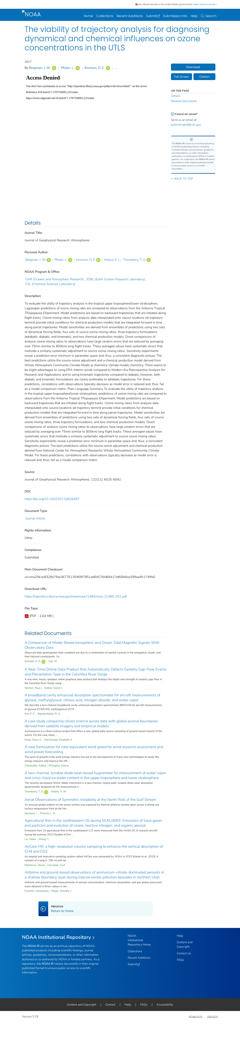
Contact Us (184, 953)
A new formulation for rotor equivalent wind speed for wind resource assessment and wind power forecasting (94, 749)
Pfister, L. (67, 68)
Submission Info (175, 16)
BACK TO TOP (183, 179)
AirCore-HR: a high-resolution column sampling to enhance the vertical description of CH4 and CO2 (94, 849)
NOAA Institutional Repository (56, 937)
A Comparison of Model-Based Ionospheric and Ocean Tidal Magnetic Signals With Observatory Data (92, 645)
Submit (151, 16)
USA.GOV (212, 1016)
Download (193, 67)
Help (194, 16)
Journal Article (35, 518)
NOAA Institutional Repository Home (139, 940)
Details (175, 96)
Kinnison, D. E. (94, 68)
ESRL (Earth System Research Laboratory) (116, 279)
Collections (104, 16)
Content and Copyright (81, 1005)
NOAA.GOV (195, 1016)
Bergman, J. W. (39, 68)
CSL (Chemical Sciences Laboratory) (50, 284)
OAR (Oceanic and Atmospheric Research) (54, 279)
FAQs (180, 960)
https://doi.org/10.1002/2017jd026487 (52, 499)
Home (88, 16)
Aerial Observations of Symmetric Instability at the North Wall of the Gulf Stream (90, 799)
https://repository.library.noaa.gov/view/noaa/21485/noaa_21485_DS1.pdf (76, 596)
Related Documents (184, 101)
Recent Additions (129, 16)
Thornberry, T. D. (134, 260)
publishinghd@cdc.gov (186, 125)
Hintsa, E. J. (112, 260)
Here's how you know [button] (204, 4)
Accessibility (165, 1005)
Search (210, 16)
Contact (110, 1005)
